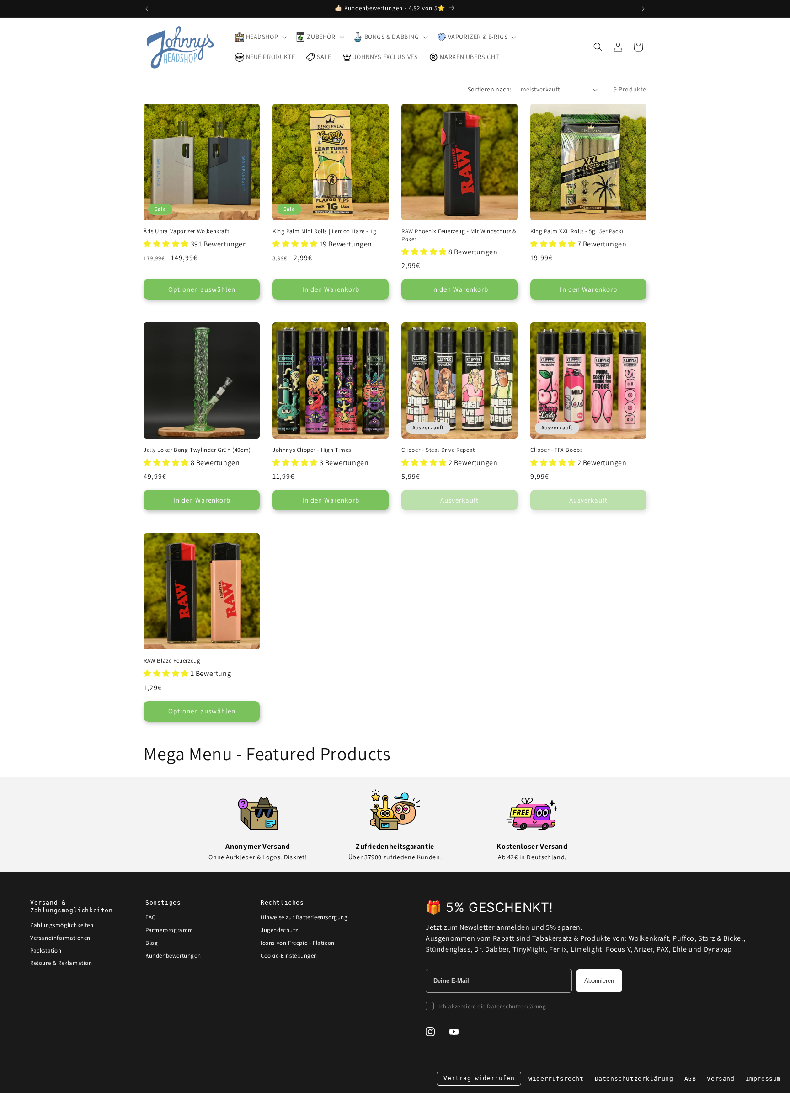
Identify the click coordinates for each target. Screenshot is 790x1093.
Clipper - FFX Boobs (556, 450)
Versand (720, 1078)
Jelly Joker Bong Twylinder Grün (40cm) (197, 450)
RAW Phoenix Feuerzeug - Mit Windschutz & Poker (459, 235)
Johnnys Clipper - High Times (311, 450)
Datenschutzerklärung (516, 1006)
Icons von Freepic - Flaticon (298, 943)
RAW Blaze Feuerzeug (172, 660)
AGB (690, 1078)
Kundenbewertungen (173, 955)
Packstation (46, 950)
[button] (260, 37)
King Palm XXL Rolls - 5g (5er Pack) (577, 231)
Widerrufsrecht (555, 1078)
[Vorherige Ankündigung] (147, 8)
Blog (151, 943)
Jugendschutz (279, 930)
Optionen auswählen (201, 289)
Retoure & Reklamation (61, 963)
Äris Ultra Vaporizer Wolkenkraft (186, 231)
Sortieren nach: (490, 89)
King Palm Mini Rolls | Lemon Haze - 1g (324, 231)
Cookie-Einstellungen (289, 955)
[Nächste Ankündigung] (643, 8)
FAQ (150, 917)
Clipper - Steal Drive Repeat (438, 450)
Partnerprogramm (169, 930)
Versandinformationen (60, 938)
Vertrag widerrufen (478, 1078)
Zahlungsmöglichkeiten (62, 925)
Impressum (763, 1078)
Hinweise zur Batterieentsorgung (304, 917)
